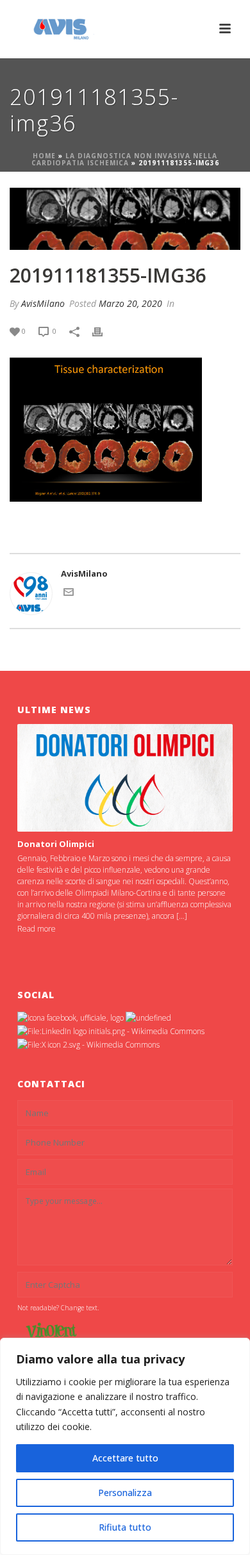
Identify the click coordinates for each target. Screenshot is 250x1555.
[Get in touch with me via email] (68, 594)
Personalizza (125, 1492)
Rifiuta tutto (125, 1527)
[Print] (103, 331)
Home (44, 155)
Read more (36, 928)
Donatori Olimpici (55, 844)
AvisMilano (43, 303)
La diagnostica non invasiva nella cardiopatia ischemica (124, 159)
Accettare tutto (125, 1458)
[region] (125, 1446)
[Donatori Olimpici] (125, 778)
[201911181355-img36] (125, 219)
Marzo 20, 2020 (130, 303)
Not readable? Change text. (58, 1307)
